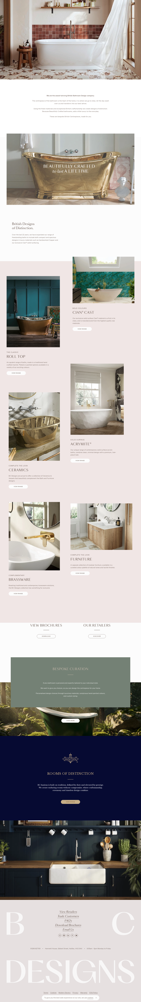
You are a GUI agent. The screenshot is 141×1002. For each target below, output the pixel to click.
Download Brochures (68, 925)
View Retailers (68, 912)
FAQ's (68, 921)
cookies (90, 998)
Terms (45, 993)
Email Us (68, 929)
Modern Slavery (64, 993)
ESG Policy (93, 993)
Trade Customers (68, 916)
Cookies (53, 993)
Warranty (83, 993)
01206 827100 (35, 949)
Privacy (75, 993)
